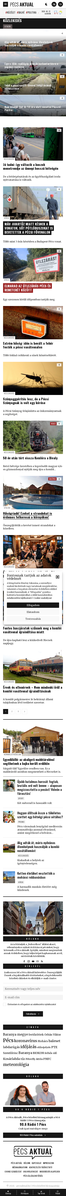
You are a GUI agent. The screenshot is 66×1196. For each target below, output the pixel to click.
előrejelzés (44, 1047)
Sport (21, 798)
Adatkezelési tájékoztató (19, 598)
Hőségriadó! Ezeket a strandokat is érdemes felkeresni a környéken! (27, 515)
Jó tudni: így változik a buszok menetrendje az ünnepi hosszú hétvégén (30, 166)
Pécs (8, 1040)
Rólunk (33, 938)
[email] (37, 961)
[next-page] (24, 711)
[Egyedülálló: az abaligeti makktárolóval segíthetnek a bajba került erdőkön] (33, 739)
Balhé (21, 12)
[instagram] (28, 961)
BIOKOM (38, 1053)
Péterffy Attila (34, 1058)
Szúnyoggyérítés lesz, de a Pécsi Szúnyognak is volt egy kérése (26, 400)
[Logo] (21, 4)
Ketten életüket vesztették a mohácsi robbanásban (36, 875)
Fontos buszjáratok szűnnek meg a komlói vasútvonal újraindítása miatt (32, 630)
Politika (32, 12)
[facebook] (24, 961)
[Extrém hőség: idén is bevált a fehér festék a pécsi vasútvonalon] (33, 322)
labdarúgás (11, 1047)
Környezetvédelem (12, 754)
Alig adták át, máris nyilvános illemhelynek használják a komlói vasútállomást (38, 846)
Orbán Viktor (52, 1034)
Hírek (6, 218)
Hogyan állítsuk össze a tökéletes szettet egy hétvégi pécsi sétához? (40, 815)
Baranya (25, 1053)
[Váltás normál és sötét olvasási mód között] (46, 4)
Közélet (11, 12)
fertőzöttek (36, 1034)
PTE (54, 1047)
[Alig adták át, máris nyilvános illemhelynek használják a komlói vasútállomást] (9, 847)
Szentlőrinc (10, 1053)
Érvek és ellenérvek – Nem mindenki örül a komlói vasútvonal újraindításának (32, 689)
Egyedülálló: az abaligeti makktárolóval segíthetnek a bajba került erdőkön (28, 761)
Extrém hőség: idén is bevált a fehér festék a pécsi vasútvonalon (28, 345)
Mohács (43, 1041)
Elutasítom (33, 611)
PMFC (47, 1059)
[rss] (42, 961)
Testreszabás (33, 618)
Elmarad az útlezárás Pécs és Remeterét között (28, 287)
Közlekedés (9, 159)
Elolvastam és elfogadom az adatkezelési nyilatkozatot (32, 1004)
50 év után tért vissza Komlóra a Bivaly (30, 457)
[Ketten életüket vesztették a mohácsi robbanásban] (9, 877)
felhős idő (51, 1053)
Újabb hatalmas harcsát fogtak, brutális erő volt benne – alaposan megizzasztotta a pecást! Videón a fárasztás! (39, 787)
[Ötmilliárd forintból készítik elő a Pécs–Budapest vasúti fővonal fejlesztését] (33, 551)
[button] (57, 577)
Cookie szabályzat (43, 598)
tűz (23, 1059)
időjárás (28, 1046)
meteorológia (16, 1064)
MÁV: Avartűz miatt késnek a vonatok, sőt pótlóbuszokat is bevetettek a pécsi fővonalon (29, 228)
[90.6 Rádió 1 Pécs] (33, 1104)
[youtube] (33, 961)
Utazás (8, 26)
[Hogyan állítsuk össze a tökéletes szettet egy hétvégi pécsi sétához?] (9, 817)
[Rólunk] (33, 918)
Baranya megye (15, 1034)
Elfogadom (33, 605)
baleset (54, 1041)
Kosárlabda (11, 1059)
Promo (21, 822)
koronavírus (25, 1040)
